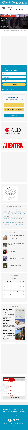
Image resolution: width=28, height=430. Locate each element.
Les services (22, 409)
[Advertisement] (14, 50)
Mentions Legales (6, 411)
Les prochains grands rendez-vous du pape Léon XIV (8, 321)
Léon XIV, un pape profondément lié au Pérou (8, 311)
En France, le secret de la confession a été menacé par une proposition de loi (16, 257)
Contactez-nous (22, 411)
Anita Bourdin (4, 26)
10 (4, 289)
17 (4, 291)
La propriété (15, 409)
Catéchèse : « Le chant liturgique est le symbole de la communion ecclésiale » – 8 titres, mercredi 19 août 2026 (14, 215)
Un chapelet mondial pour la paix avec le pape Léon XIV (16, 244)
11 (7, 289)
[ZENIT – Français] (8, 2)
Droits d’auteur (14, 411)
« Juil (4, 300)
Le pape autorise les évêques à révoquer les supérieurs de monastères (16, 264)
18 (7, 291)
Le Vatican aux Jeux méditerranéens (10, 222)
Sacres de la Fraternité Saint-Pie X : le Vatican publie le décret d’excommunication (16, 237)
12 (10, 289)
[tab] (8, 379)
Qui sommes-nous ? (7, 409)
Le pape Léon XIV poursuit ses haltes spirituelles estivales (8, 332)
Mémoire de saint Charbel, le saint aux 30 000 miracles (16, 251)
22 (20, 291)
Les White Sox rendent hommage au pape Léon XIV (13, 218)
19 (10, 291)
